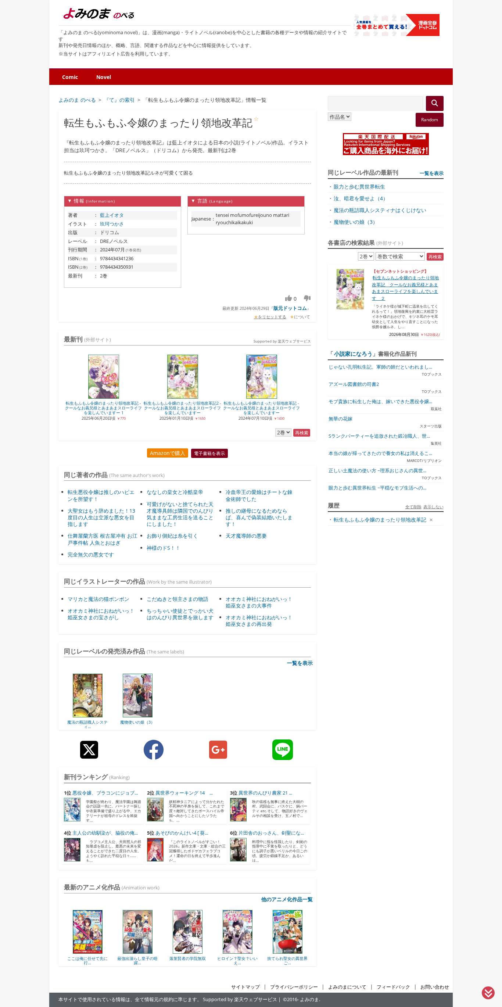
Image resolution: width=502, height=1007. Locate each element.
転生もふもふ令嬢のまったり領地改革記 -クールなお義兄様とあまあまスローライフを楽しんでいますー (261, 408)
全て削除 (413, 506)
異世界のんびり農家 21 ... (265, 793)
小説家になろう (353, 353)
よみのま (309, 999)
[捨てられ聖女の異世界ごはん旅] (287, 951)
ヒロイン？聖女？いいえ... (237, 960)
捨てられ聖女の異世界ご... (287, 960)
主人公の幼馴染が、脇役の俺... (105, 833)
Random (429, 120)
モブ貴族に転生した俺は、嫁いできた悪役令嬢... (380, 401)
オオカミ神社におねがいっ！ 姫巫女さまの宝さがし (101, 614)
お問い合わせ (434, 987)
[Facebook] (153, 755)
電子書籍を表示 (209, 453)
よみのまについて (347, 987)
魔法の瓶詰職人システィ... (87, 724)
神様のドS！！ (163, 547)
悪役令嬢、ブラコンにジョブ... (105, 793)
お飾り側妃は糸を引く (172, 535)
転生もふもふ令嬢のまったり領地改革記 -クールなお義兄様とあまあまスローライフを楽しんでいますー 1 (103, 408)
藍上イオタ (112, 215)
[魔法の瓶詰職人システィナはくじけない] (88, 714)
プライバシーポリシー (294, 987)
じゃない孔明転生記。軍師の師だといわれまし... (380, 367)
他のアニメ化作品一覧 (287, 899)
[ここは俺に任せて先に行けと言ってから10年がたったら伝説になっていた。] (88, 951)
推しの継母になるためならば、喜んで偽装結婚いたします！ (259, 517)
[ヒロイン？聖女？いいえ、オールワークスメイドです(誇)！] (237, 951)
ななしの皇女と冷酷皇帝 (175, 491)
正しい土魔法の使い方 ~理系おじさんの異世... (377, 470)
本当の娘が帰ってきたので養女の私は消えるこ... (380, 453)
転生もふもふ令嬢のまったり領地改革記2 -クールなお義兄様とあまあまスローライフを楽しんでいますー (182, 408)
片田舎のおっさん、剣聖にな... (271, 833)
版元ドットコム (290, 308)
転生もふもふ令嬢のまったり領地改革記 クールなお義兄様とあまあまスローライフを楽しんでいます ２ (405, 288)
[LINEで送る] (282, 755)
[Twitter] (89, 755)
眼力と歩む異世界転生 (359, 186)
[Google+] (218, 755)
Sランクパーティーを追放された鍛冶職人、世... (379, 436)
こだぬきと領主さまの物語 (177, 598)
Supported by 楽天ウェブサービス (282, 341)
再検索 (301, 433)
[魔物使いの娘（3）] (138, 714)
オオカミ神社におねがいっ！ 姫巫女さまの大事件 (259, 602)
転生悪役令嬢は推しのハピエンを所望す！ (101, 495)
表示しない (433, 506)
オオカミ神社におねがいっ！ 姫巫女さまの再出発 (259, 620)
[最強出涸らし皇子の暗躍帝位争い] (138, 951)
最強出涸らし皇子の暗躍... (137, 960)
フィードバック (393, 987)
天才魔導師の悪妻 (246, 535)
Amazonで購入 (167, 452)
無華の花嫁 (340, 419)
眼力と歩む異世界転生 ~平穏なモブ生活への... (377, 488)
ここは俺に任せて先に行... (87, 960)
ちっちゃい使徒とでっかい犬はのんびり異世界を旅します (180, 614)
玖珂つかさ (112, 224)
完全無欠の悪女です (91, 554)
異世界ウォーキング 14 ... (184, 793)
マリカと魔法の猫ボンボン (98, 598)
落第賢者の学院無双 (187, 958)
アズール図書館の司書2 (354, 384)
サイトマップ (245, 987)
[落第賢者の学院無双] (187, 951)
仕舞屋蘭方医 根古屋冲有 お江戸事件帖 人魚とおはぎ (102, 539)
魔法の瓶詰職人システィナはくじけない (380, 210)
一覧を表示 (300, 662)
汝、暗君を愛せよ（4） (361, 198)
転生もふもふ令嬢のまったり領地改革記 (380, 519)
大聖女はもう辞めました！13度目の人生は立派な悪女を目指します (101, 517)
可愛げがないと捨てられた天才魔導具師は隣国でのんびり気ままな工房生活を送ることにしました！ (180, 514)
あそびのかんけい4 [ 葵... (181, 833)
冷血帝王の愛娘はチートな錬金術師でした (259, 495)
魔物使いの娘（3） (137, 722)
